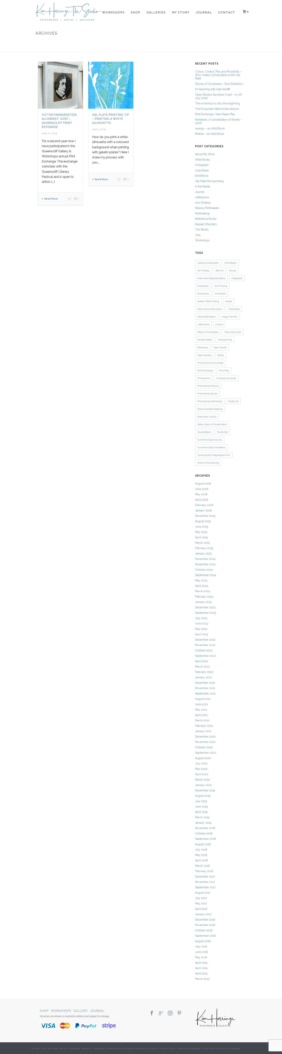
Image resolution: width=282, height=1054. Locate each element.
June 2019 (201, 806)
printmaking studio (207, 393)
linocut (219, 324)
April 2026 (201, 499)
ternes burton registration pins (213, 455)
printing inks (203, 378)
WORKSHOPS (61, 1011)
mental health (204, 339)
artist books (230, 262)
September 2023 (205, 612)
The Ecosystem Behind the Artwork (217, 108)
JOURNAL (97, 1011)
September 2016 (205, 935)
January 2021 (203, 731)
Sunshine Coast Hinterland (211, 447)
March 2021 (202, 720)
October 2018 (203, 833)
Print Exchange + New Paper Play (215, 114)
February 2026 (204, 505)
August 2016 (203, 941)
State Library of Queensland (212, 424)
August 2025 (203, 521)
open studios (204, 355)
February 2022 (204, 672)
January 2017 (203, 914)
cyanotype (203, 286)
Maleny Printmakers (207, 208)
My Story (181, 12)
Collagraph (202, 165)
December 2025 (205, 515)
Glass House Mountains (209, 309)
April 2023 (201, 634)
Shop (135, 12)
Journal (204, 12)
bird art (219, 270)
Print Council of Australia (210, 362)
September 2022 (205, 655)
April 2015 (201, 962)
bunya (232, 270)
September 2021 (205, 693)
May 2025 (201, 532)
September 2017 (205, 887)
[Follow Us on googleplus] (161, 1013)
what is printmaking (208, 462)
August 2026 (203, 483)
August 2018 (203, 844)
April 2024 (201, 585)
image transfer (229, 316)
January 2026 (203, 510)
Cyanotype (202, 170)
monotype (202, 347)
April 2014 (201, 968)
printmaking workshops (209, 401)
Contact (226, 12)
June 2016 (201, 951)
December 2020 (205, 736)
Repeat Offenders (206, 224)
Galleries (156, 12)
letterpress (203, 324)
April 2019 (201, 811)
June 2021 (201, 704)
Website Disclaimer (189, 1048)
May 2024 (201, 580)
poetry (220, 355)
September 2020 (205, 752)
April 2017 (201, 908)
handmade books (206, 316)
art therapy (203, 270)
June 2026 (201, 488)
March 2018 (202, 865)
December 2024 (205, 558)
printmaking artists (226, 378)
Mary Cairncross (232, 332)
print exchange (205, 370)
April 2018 (201, 860)
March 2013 (202, 978)
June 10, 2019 (49, 133)
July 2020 (201, 763)
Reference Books (205, 218)
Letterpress (202, 197)
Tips (197, 234)
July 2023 (201, 618)
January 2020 (203, 785)
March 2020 (202, 779)
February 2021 (204, 725)
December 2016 (205, 919)
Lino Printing (202, 202)
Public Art (233, 401)
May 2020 (201, 768)
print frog (224, 370)
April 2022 (201, 661)
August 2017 (202, 892)
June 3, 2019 (99, 129)
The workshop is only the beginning (217, 103)
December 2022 (205, 639)
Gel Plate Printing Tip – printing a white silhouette (110, 118)
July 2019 (201, 801)
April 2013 (201, 973)
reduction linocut (207, 416)
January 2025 (203, 553)
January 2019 (203, 822)
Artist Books (202, 159)
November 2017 (205, 881)
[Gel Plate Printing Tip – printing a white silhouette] (110, 85)
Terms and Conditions (215, 1048)
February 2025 (204, 548)
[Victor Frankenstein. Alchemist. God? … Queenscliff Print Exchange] (60, 85)
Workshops (113, 12)
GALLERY (80, 1011)
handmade (234, 309)
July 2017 (201, 898)
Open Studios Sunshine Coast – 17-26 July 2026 (218, 96)
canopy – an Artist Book (210, 128)
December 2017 (205, 876)
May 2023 (201, 628)
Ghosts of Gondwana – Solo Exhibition (219, 83)
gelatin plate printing (208, 301)
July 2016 (201, 946)
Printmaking (202, 213)
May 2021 (201, 709)
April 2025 (201, 537)
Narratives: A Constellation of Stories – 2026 (218, 121)
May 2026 (201, 494)
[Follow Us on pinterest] (179, 1013)
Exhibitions (201, 175)
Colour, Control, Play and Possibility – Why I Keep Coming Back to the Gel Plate (218, 75)
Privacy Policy (167, 1048)
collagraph (237, 278)
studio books (204, 432)
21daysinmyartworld (208, 262)
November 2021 (205, 688)
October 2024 (204, 569)
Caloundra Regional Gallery (211, 278)
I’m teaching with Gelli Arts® (212, 89)
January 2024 (203, 602)
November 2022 (205, 645)
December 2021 (205, 682)
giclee (228, 301)
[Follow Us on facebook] (151, 1013)
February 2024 (204, 596)
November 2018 (205, 828)
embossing (203, 293)
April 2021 (201, 715)
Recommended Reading (210, 409)
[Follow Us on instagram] (170, 1013)
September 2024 (205, 575)
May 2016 (201, 957)
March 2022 (202, 666)
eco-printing (221, 286)
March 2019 (202, 817)
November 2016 (205, 925)
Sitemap (235, 1048)
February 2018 (204, 871)
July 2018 (201, 849)
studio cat (222, 432)
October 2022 (204, 650)
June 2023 (201, 623)
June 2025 (201, 526)
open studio (220, 347)
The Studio (202, 229)
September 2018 (205, 838)
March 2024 (202, 591)
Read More (51, 199)
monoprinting (225, 339)
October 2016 (203, 930)
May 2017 (201, 903)
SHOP (44, 1011)
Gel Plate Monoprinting (209, 181)
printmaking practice (208, 386)
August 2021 (202, 698)
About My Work (205, 154)
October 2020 (204, 747)
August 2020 (203, 758)
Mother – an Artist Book (209, 133)
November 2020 (205, 741)
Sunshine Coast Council (209, 439)
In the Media (202, 186)
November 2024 (205, 564)
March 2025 (202, 542)
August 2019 (202, 795)
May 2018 (201, 855)
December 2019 (205, 790)
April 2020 (201, 774)
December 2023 (205, 607)
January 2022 (203, 677)
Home (208, 48)
